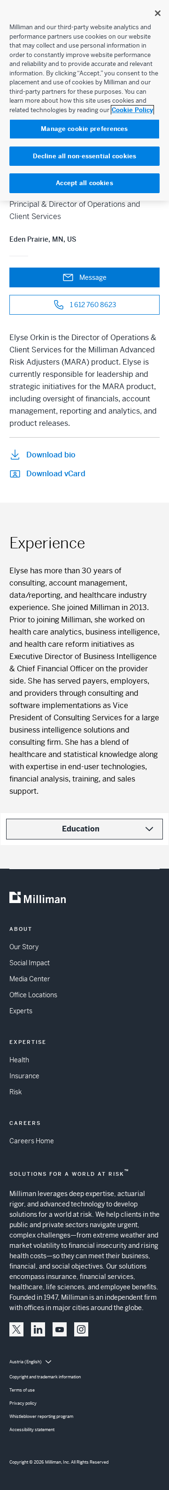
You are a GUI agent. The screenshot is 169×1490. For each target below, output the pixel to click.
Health (19, 1060)
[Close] (157, 13)
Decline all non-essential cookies (84, 156)
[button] (16, 1329)
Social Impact (29, 963)
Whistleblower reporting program (41, 1416)
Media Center (29, 979)
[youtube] (60, 1329)
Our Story (23, 947)
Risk (15, 1092)
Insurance (24, 1076)
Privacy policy (23, 1403)
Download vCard (55, 474)
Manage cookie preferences (84, 129)
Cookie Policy (132, 110)
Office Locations (33, 995)
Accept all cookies (84, 183)
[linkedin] (38, 1329)
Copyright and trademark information (45, 1377)
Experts (20, 1011)
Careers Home (31, 1141)
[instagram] (81, 1329)
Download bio (51, 455)
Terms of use (22, 1390)
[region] (84, 100)
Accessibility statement (31, 1430)
